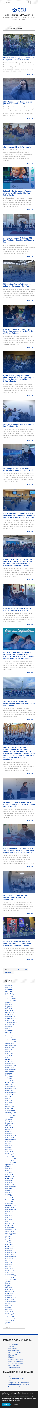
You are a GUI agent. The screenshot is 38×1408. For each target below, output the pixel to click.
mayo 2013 (8, 1285)
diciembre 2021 (10, 1087)
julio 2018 (8, 1166)
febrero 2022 (9, 1083)
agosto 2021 (9, 1094)
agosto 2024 (9, 1024)
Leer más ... (31, 74)
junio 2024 (8, 1028)
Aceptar (6, 1404)
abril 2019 (8, 1149)
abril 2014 (8, 1266)
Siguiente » (8, 972)
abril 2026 (8, 991)
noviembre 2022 (10, 1065)
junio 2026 (8, 987)
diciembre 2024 (10, 1016)
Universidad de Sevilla (15, 1387)
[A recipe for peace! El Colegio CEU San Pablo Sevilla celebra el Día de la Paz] (19, 225)
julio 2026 (8, 985)
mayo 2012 (8, 1307)
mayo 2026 (9, 989)
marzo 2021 (9, 1104)
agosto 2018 (9, 1165)
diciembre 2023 (10, 1040)
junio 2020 (8, 1122)
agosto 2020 (9, 1118)
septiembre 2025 (10, 1001)
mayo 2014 (8, 1264)
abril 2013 (8, 1287)
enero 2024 (9, 1038)
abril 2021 (8, 1102)
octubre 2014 (9, 1254)
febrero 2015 (9, 1246)
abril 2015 (8, 1243)
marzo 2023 (9, 1057)
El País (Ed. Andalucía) (15, 1361)
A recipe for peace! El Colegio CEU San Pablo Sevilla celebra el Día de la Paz (18, 240)
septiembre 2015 (10, 1233)
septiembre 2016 (10, 1209)
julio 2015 (8, 1237)
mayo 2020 (9, 1124)
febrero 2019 (9, 1153)
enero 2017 (9, 1202)
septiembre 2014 (10, 1256)
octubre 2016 (9, 1207)
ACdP (10, 1376)
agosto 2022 (9, 1071)
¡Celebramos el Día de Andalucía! (17, 147)
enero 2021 (9, 1108)
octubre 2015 (9, 1231)
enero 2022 (9, 1085)
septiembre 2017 (10, 1186)
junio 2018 (8, 1168)
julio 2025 (8, 1003)
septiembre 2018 (10, 1163)
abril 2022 (8, 1079)
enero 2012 (9, 1315)
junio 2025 (8, 1005)
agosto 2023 (9, 1047)
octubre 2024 (9, 1020)
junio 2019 (8, 1145)
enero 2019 (9, 1155)
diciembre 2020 (10, 1110)
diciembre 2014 (10, 1250)
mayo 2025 (9, 1007)
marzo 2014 (9, 1268)
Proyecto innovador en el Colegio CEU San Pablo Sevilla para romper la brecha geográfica (19, 804)
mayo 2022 (9, 1077)
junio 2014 (8, 1262)
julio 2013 (8, 1282)
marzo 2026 (9, 993)
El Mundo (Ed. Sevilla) (15, 1359)
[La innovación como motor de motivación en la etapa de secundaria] (19, 882)
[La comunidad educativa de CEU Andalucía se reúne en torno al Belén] (19, 455)
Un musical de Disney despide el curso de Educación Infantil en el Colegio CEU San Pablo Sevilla (17, 943)
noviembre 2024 (10, 1018)
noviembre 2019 (10, 1135)
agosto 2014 (9, 1258)
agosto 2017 (9, 1188)
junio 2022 (8, 1075)
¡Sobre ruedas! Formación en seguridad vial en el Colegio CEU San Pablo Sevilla (19, 703)
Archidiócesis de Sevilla (16, 1378)
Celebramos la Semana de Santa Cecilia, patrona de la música (17, 609)
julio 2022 (8, 1073)
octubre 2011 (9, 1321)
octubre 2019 (9, 1137)
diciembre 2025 (10, 999)
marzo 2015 (9, 1244)
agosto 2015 (9, 1235)
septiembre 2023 (10, 1046)
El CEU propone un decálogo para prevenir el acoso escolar (17, 103)
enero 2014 (9, 1272)
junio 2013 (8, 1283)
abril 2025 (8, 1008)
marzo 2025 (9, 1010)
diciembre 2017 (10, 1180)
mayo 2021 (8, 1100)
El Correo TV (12, 1355)
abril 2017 (8, 1196)
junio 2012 (8, 1305)
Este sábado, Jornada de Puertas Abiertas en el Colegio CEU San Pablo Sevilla (17, 193)
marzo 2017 (9, 1198)
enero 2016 (9, 1225)
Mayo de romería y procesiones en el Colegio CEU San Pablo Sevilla (19, 59)
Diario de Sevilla (13, 1351)
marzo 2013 (9, 1289)
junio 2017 (8, 1192)
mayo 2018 (8, 1170)
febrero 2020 (9, 1129)
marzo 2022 (9, 1081)
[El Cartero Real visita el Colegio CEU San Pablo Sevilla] (19, 411)
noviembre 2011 (10, 1319)
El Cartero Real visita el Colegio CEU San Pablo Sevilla (18, 425)
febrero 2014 (9, 1270)
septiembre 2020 (10, 1116)
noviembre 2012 (10, 1297)
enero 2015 (9, 1248)
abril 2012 (8, 1309)
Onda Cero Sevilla (14, 1365)
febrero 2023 (9, 1059)
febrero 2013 (9, 1291)
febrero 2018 (9, 1176)
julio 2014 (8, 1260)
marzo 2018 (9, 1174)
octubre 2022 (9, 1067)
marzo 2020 (9, 1127)
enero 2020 (9, 1131)
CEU (9, 1380)
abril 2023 (8, 1055)
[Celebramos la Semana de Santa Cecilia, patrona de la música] (19, 595)
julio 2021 (8, 1096)
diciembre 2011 (10, 1317)
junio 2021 (8, 1098)
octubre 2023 (9, 1044)
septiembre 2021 (10, 1092)
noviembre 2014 (10, 1252)
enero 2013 (9, 1293)
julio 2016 (8, 1213)
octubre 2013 (9, 1278)
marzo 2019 (9, 1151)
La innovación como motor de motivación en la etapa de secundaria (15, 897)
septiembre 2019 (10, 1139)
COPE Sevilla (12, 1349)
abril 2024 (8, 1032)
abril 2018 (8, 1172)
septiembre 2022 (10, 1069)
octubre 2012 (9, 1299)
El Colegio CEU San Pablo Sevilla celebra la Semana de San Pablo (17, 285)
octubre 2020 (9, 1114)
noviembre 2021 (10, 1088)
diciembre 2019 (10, 1133)
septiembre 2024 (10, 1022)
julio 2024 (8, 1026)
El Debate (11, 1357)
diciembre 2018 (10, 1157)
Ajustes (16, 1404)
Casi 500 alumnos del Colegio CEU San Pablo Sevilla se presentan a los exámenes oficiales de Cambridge (18, 850)
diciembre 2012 (10, 1295)
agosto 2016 (9, 1211)
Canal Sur (11, 1346)
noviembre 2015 (10, 1229)
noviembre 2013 (10, 1276)
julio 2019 (8, 1143)
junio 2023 (8, 1051)
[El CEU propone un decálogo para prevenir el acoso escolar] (19, 88)
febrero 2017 (9, 1200)
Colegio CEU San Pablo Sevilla (18, 1383)
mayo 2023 (9, 1053)
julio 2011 (8, 1323)
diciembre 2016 (10, 1203)
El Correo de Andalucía (16, 1353)
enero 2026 (9, 997)
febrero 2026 (9, 995)
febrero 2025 (9, 1012)
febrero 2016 (9, 1223)
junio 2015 (8, 1239)
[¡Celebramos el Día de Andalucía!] (19, 134)
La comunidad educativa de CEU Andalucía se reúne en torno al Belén (18, 469)
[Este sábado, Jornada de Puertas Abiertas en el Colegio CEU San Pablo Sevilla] (19, 178)
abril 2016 (8, 1219)
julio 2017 (8, 1190)
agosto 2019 (9, 1141)
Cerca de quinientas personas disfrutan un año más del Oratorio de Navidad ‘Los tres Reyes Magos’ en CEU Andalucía (18, 378)
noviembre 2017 (10, 1182)
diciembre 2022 (10, 1063)
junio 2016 (8, 1215)
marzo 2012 (9, 1311)
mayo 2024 (9, 1030)
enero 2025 (9, 1014)
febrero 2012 (9, 1313)
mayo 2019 (8, 1147)
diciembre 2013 (10, 1274)
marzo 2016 (9, 1221)
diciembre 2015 (10, 1227)
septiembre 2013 (10, 1280)
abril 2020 (8, 1126)
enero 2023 (9, 1061)
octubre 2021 (9, 1090)
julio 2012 (8, 1303)
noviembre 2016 (10, 1205)
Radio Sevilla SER (14, 1367)
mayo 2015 (8, 1241)
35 (26, 969)
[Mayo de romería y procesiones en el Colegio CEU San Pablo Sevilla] (19, 44)
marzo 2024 (9, 1034)
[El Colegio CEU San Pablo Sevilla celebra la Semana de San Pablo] (19, 271)
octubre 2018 (9, 1161)
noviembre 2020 (10, 1112)
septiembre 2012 (10, 1301)
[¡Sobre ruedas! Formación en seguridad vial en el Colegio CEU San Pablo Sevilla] (19, 688)
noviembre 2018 (10, 1159)
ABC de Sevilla (13, 1344)
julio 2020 (8, 1120)
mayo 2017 (8, 1194)
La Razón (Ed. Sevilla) (15, 1363)
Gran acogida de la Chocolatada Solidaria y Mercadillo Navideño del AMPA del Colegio (18, 331)
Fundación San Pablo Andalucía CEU (20, 1385)
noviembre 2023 (10, 1042)
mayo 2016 (8, 1217)
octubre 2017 (9, 1184)
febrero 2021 (9, 1106)
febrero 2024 (9, 1036)
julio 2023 (8, 1049)
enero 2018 (9, 1178)
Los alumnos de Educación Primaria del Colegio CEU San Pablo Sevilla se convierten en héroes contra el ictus (19, 515)
